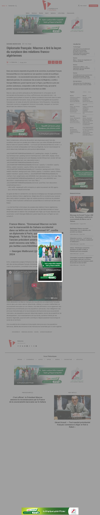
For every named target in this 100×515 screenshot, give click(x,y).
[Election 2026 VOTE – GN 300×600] (50, 280)
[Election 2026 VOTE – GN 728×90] (50, 514)
